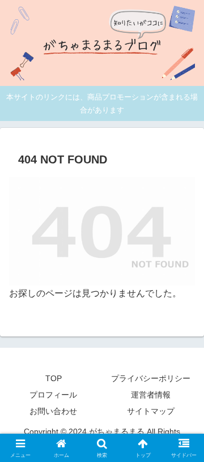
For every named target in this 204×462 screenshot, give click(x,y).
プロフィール (53, 394)
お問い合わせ (53, 411)
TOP (53, 378)
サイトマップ (151, 411)
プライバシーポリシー (150, 378)
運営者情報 (151, 394)
